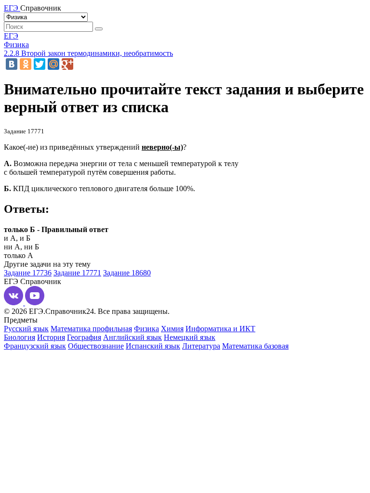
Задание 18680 (127, 273)
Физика (16, 44)
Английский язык (132, 337)
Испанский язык (153, 346)
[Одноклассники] (25, 64)
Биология (19, 337)
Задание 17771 (77, 273)
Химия (172, 328)
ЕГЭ (11, 36)
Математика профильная (91, 328)
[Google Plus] (67, 64)
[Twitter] (39, 64)
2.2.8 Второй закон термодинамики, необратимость (88, 53)
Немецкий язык (189, 337)
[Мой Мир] (53, 64)
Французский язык (35, 346)
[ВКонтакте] (11, 64)
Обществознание (96, 346)
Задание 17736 (28, 273)
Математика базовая (255, 346)
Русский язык (26, 328)
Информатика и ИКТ (220, 328)
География (84, 337)
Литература (201, 346)
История (51, 337)
